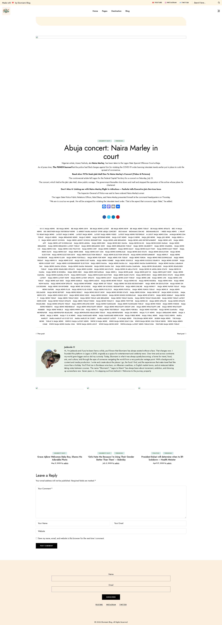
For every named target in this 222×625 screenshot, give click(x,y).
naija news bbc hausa (117, 243)
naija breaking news (68, 237)
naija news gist (66, 260)
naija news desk (76, 252)
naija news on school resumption (108, 287)
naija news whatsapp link (148, 307)
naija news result (74, 292)
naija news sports (146, 295)
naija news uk (141, 301)
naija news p (150, 287)
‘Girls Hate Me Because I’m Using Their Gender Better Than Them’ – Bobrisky (111, 458)
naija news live (159, 278)
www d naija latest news (77, 321)
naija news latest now (58, 278)
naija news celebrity (143, 246)
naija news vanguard (106, 304)
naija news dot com (94, 252)
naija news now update (61, 284)
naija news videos (171, 304)
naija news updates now (83, 304)
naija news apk (165, 240)
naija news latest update (82, 278)
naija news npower (83, 284)
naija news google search (147, 260)
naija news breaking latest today (63, 246)
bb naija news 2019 (79, 229)
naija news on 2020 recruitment (129, 284)
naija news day (60, 252)
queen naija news (162, 318)
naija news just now (162, 272)
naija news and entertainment (142, 240)
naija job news (148, 237)
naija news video (153, 304)
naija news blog (136, 243)
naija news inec (75, 272)
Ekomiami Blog (106, 622)
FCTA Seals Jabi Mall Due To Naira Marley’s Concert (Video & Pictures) (116, 174)
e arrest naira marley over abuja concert (97, 232)
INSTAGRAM (111, 605)
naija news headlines (151, 266)
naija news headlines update (61, 269)
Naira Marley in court (85, 318)
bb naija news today (139, 229)
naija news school (170, 292)
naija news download (115, 252)
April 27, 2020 (158, 463)
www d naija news (99, 321)
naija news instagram (94, 272)
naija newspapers (115, 313)
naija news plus (63, 289)
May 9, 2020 (56, 463)
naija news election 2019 (63, 255)
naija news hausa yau (104, 266)
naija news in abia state (126, 269)
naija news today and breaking (94, 298)
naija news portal (122, 289)
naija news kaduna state (57, 275)
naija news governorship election (73, 263)
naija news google (124, 260)
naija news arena (82, 243)
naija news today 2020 (68, 298)
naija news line (143, 278)
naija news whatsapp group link (120, 307)
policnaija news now (143, 318)
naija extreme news (101, 237)
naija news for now (97, 258)
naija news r (162, 289)
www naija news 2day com (121, 321)
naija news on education (157, 284)
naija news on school (81, 287)
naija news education (158, 252)
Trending (119, 141)
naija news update (158, 301)
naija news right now (94, 292)
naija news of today (103, 284)
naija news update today (58, 304)
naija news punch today (143, 289)
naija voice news (167, 315)
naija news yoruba (129, 310)
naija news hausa (99, 263)
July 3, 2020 (107, 463)
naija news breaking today (119, 246)
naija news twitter (124, 301)
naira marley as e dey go (61, 318)
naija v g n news (67, 315)
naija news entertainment (143, 255)
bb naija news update (160, 229)
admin (66, 463)
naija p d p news (147, 313)
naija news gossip (170, 260)
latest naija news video (105, 234)
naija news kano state (124, 275)
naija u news (52, 315)
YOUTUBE (99, 605)
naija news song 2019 (58, 295)
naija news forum (137, 258)
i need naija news (168, 232)
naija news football (76, 258)
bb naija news (63, 229)
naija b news (51, 237)
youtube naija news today (167, 324)
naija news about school (53, 240)
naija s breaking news (166, 313)
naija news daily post (145, 249)
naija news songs (99, 295)
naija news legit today (123, 278)
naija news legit (103, 278)
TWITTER (122, 605)
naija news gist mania (85, 260)
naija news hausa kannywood (143, 263)
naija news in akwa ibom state (153, 269)
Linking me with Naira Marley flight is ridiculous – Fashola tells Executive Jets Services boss (117, 189)
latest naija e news (65, 234)
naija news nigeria (147, 281)
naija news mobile (74, 281)
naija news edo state (137, 252)
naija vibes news (132, 315)
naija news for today (118, 258)
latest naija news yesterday (131, 234)
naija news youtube (148, 310)
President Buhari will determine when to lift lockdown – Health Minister (162, 458)
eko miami (123, 232)
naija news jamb (126, 272)
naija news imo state (103, 269)
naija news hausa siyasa (55, 266)
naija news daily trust (167, 249)
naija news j (111, 272)
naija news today (48, 298)
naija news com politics (69, 249)
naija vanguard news (87, 315)
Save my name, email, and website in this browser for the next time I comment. (71, 538)
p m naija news (124, 318)
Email (111, 585)
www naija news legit (87, 324)
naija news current (107, 249)
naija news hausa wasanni (80, 266)
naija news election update (116, 255)
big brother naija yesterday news (59, 232)
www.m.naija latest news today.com (137, 324)
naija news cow (89, 249)
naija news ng (130, 281)
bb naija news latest (99, 229)
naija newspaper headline (61, 313)
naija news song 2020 (79, 295)
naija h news (134, 237)
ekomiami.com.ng (136, 232)
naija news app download (60, 243)
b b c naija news (47, 229)
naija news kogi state (163, 275)
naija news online (134, 287)
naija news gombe (105, 260)
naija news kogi (143, 275)
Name (111, 574)
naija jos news (163, 237)
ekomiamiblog (152, 232)
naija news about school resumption (84, 240)
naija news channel (163, 246)
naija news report (55, 292)
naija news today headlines (147, 298)
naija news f (162, 255)
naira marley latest (106, 318)
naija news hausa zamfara (128, 266)
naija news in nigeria (56, 272)
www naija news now (109, 324)
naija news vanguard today (130, 304)
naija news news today (111, 281)
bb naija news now (119, 229)
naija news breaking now (93, 246)
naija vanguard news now (111, 315)
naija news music (91, 281)
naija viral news (149, 315)
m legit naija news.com (157, 234)
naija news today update (59, 301)
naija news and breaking (114, 240)
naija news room (137, 292)
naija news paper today (168, 287)
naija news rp (153, 292)
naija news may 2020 (55, 281)
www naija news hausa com (62, 324)
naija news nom (165, 281)
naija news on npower (58, 287)
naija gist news (119, 237)
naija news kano (78, 275)
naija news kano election (100, 275)
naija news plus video (82, 289)
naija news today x (105, 301)
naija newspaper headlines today (90, 313)
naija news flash (57, 258)
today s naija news (54, 321)
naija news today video (83, 301)
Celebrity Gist (104, 141)
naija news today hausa (122, 298)
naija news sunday (164, 295)
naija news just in (143, 272)
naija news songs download (122, 295)
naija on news (131, 313)
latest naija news (84, 234)
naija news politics (103, 289)
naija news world (55, 310)
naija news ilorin (84, 269)
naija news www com (74, 310)
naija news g (51, 260)
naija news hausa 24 (118, 263)
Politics (156, 453)
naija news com (49, 249)
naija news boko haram (157, 243)
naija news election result (89, 255)
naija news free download (159, 258)
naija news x (91, 310)
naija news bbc (98, 243)
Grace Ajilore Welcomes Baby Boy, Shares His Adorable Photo (59, 458)
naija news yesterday (109, 310)
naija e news (85, 237)
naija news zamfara (168, 310)
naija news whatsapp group (90, 307)
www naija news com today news (150, 321)
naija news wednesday (64, 307)
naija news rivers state (117, 292)
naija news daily (125, 249)
